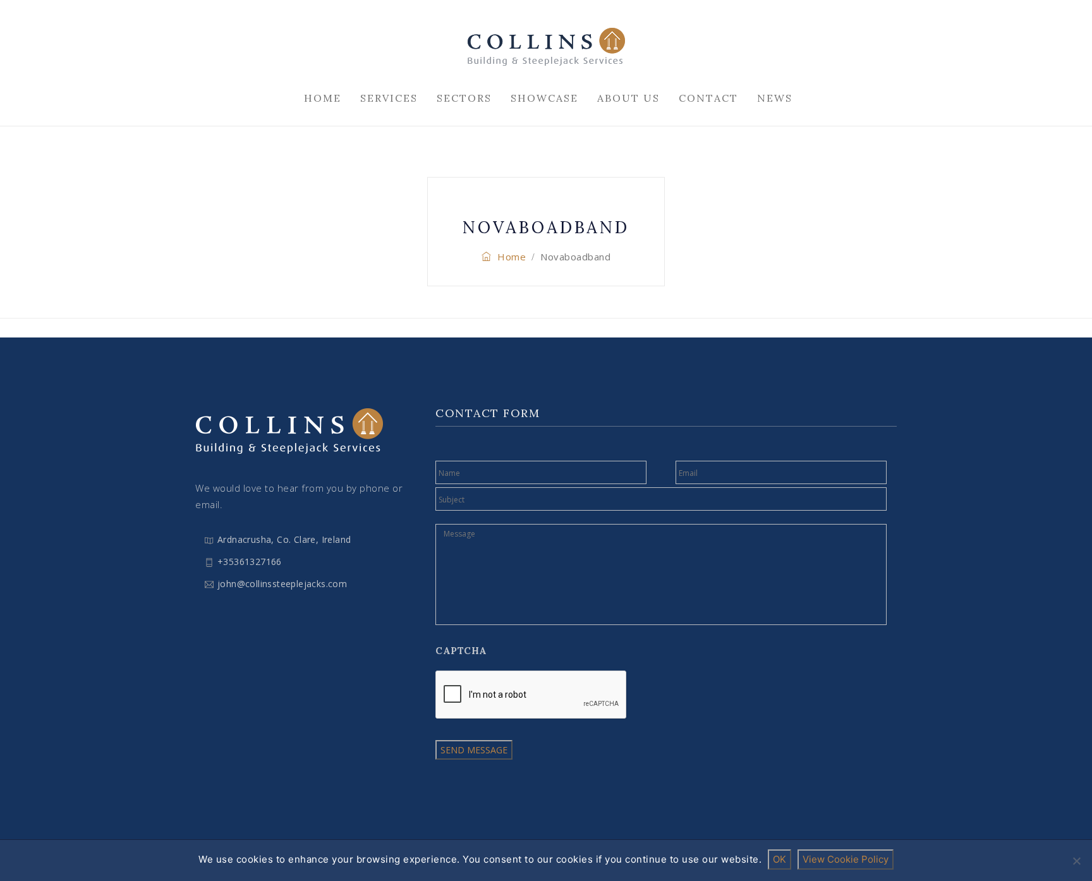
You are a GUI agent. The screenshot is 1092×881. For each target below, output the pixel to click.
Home (322, 98)
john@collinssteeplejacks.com (282, 584)
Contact (708, 98)
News (774, 98)
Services (389, 98)
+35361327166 (249, 562)
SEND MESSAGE (473, 750)
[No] (1076, 860)
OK (779, 859)
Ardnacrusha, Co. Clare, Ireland (284, 539)
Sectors (464, 98)
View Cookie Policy (846, 859)
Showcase (544, 98)
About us (628, 98)
